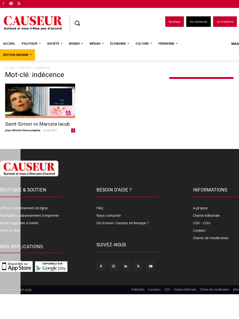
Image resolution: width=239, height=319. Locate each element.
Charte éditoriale (206, 215)
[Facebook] (3, 4)
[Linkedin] (125, 266)
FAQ (99, 208)
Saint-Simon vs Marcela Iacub (37, 124)
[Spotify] (11, 4)
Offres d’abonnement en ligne (24, 208)
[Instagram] (113, 266)
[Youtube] (150, 266)
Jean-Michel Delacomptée (22, 130)
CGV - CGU (201, 222)
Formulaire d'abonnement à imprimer (29, 215)
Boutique (30, 3)
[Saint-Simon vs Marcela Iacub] (40, 101)
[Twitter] (19, 4)
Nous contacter (108, 215)
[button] (77, 23)
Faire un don (10, 230)
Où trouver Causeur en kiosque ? (122, 222)
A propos (200, 208)
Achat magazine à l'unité (19, 222)
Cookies (199, 230)
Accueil (9, 68)
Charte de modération (210, 237)
